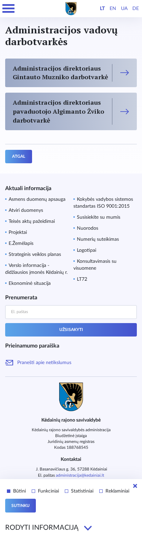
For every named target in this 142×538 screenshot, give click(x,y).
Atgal (18, 156)
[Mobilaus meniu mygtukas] (8, 8)
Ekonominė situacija (30, 283)
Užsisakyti (71, 330)
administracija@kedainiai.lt (80, 475)
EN (113, 8)
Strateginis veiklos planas (35, 254)
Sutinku (20, 506)
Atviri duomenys (26, 210)
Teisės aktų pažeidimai (32, 221)
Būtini (19, 491)
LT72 (82, 279)
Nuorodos (87, 228)
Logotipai (86, 250)
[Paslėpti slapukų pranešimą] (135, 486)
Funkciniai (48, 491)
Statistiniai (82, 491)
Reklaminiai (117, 491)
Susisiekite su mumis (98, 217)
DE (135, 8)
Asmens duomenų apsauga (37, 199)
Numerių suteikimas (98, 239)
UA (124, 8)
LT (102, 8)
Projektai (18, 232)
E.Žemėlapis (21, 243)
